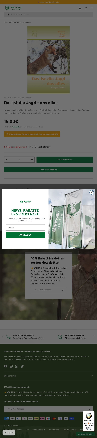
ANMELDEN (25, 235)
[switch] (88, 428)
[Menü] (92, 412)
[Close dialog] (92, 192)
